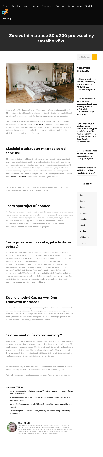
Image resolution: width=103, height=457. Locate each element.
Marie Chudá (24, 423)
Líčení (82, 225)
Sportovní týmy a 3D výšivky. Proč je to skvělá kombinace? (86, 170)
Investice (83, 213)
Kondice (83, 219)
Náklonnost (85, 237)
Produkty (84, 243)
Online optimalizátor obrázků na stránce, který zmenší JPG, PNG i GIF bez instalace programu (86, 84)
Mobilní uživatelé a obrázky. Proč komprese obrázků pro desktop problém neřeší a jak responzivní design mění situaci (87, 106)
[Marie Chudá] (12, 424)
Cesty (82, 195)
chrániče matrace (18, 177)
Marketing (84, 231)
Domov (83, 207)
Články (83, 201)
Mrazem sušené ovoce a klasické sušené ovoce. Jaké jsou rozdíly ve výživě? (87, 155)
